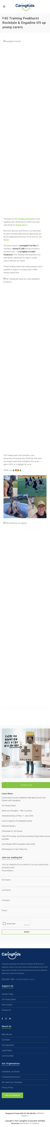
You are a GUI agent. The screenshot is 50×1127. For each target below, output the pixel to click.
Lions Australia (7, 1056)
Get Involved (7, 1005)
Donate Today (7, 994)
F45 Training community (24, 219)
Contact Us (6, 1010)
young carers (21, 225)
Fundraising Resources (11, 1077)
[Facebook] (2, 1018)
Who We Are (7, 1034)
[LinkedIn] (10, 1018)
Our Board (6, 1040)
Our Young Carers (9, 999)
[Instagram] (6, 1018)
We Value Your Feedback (12, 1082)
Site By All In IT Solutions (29, 1123)
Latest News (7, 1050)
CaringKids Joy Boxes (11, 1071)
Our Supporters (8, 1045)
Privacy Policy (7, 1087)
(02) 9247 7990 (9, 979)
